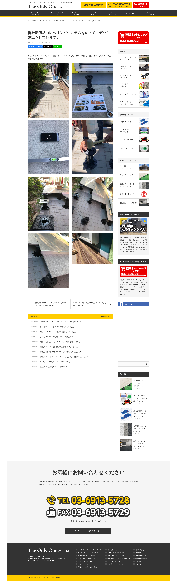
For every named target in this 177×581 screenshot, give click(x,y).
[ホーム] (29, 20)
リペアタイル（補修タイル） (87, 558)
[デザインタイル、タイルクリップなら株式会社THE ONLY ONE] (48, 6)
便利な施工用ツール (113, 550)
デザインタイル (130, 13)
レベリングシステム (43, 42)
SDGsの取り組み (140, 555)
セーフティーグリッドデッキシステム (90, 550)
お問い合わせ (139, 550)
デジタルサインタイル (85, 561)
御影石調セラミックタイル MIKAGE (119, 558)
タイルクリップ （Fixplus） (87, 555)
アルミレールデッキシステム (87, 567)
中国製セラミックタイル (115, 564)
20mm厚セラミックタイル (115, 553)
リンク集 (138, 564)
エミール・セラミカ (113, 561)
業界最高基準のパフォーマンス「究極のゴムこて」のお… (139, 413)
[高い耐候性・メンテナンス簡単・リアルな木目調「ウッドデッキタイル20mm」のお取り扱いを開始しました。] (126, 384)
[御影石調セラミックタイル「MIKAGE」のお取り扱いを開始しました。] (126, 429)
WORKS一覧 (105, 317)
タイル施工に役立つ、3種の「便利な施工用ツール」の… (140, 398)
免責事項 (138, 561)
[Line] (57, 46)
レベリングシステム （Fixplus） (88, 553)
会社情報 (138, 553)
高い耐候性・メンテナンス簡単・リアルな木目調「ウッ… (139, 383)
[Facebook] (35, 46)
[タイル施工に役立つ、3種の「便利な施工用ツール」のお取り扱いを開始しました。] (126, 399)
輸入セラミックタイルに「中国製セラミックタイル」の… (139, 443)
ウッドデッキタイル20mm (115, 555)
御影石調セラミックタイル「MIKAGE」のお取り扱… (139, 428)
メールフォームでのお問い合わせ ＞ (87, 531)
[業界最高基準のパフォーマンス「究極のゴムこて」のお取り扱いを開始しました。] (126, 414)
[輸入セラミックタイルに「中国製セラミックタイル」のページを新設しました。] (126, 445)
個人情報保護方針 (141, 558)
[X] (48, 46)
